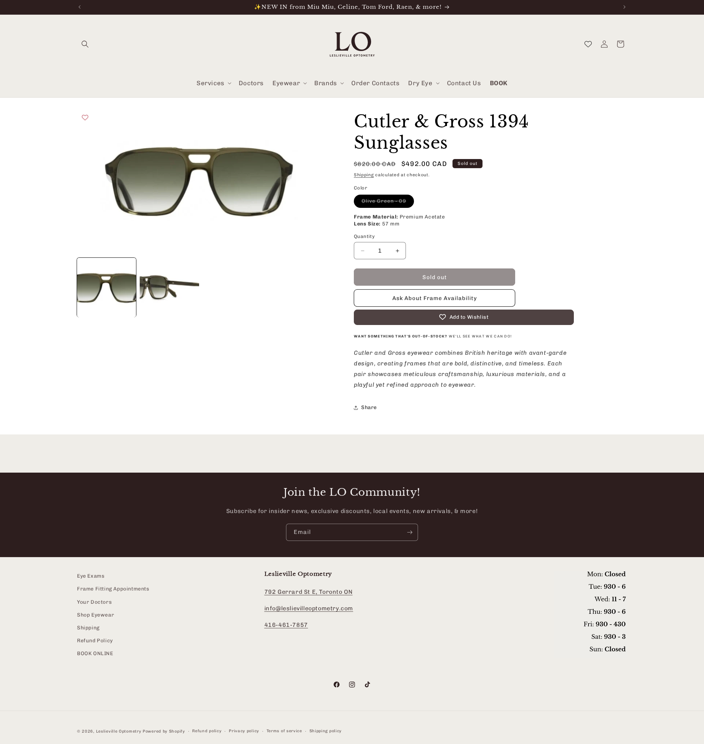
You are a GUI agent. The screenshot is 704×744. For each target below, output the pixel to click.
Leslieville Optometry (119, 731)
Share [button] (369, 407)
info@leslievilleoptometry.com (308, 608)
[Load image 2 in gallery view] (169, 287)
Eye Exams (90, 576)
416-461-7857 (286, 624)
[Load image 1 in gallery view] (106, 287)
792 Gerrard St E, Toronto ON (308, 591)
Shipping (364, 174)
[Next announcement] (624, 7)
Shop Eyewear (95, 615)
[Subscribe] (410, 532)
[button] (85, 44)
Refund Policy (95, 641)
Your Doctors (94, 602)
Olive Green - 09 (388, 203)
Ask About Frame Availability (434, 298)
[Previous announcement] (80, 7)
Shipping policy (325, 731)
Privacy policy (244, 731)
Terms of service (284, 731)
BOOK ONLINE (95, 653)
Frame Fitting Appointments (113, 589)
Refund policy (206, 731)
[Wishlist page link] (588, 44)
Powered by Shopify (164, 731)
